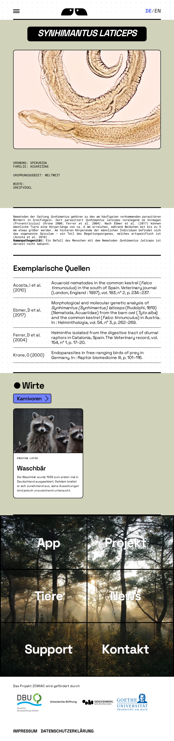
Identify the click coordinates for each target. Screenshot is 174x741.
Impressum (25, 731)
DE (148, 10)
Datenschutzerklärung (67, 731)
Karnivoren (29, 398)
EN (157, 10)
